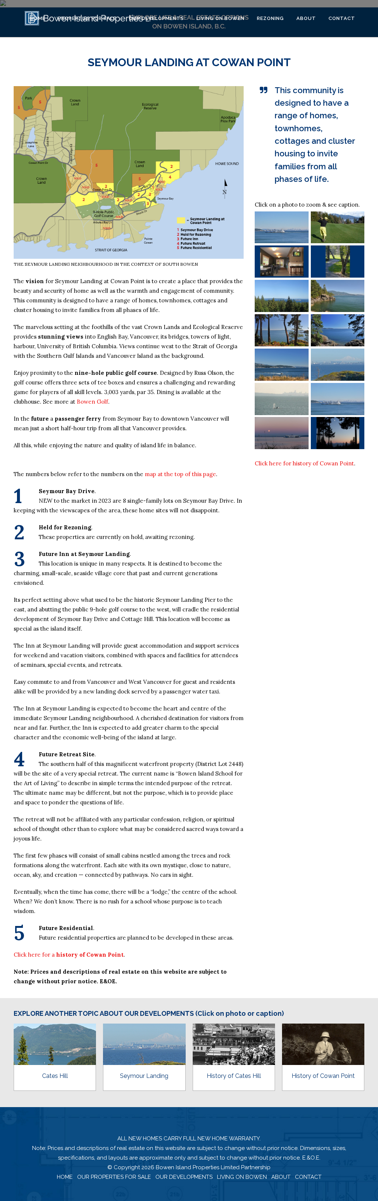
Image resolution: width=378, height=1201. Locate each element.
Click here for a (69, 954)
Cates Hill (55, 1075)
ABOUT (281, 1177)
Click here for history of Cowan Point (304, 463)
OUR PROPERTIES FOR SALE (114, 1177)
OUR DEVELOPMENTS (184, 1177)
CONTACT (308, 1177)
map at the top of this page (180, 474)
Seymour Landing (144, 1075)
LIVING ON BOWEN (242, 1177)
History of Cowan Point (323, 1075)
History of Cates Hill (234, 1075)
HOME (65, 1177)
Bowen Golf (92, 401)
